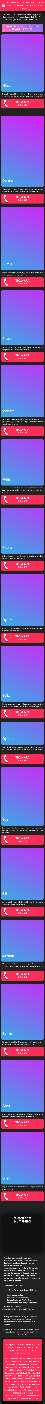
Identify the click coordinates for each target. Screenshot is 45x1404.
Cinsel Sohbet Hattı (26, 1370)
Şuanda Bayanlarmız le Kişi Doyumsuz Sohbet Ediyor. (23, 28)
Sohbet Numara (11, 1370)
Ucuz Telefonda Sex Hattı (14, 1359)
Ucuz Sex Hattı (33, 1367)
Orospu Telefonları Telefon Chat (19, 1300)
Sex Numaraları (17, 1361)
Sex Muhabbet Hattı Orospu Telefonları (22, 1303)
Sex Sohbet (26, 1384)
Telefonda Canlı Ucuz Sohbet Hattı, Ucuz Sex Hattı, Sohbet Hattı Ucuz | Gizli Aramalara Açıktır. (25, 5)
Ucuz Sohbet (10, 1332)
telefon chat (30, 1319)
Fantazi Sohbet (20, 1367)
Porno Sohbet (10, 1379)
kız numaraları (31, 1317)
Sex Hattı (25, 1376)
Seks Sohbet (31, 1359)
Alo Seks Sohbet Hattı (26, 1379)
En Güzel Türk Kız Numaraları (18, 1298)
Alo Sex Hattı (34, 1376)
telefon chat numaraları (13, 1322)
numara (7, 1319)
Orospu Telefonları (18, 1319)
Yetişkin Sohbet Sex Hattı (29, 1373)
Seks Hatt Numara (31, 1361)
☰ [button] (3, 5)
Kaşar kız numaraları (15, 1295)
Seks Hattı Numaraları (16, 1364)
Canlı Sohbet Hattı (27, 1381)
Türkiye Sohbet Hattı (28, 1387)
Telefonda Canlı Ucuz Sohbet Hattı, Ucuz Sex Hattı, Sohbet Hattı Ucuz (23, 1347)
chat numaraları (19, 1317)
